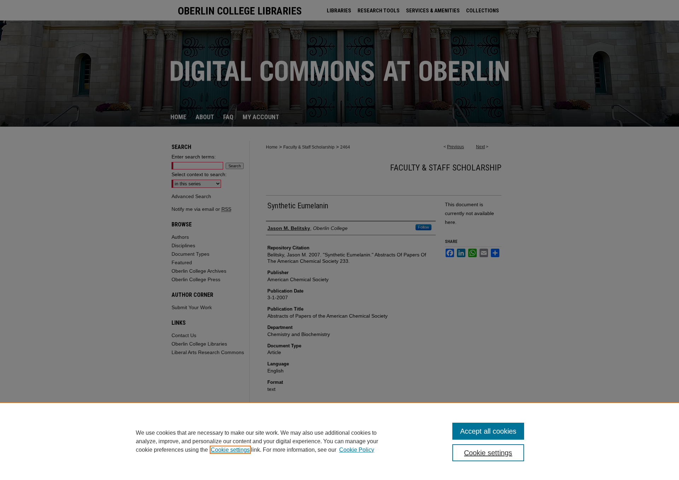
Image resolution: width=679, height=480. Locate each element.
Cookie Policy (356, 450)
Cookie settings (230, 450)
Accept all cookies (488, 431)
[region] (339, 441)
